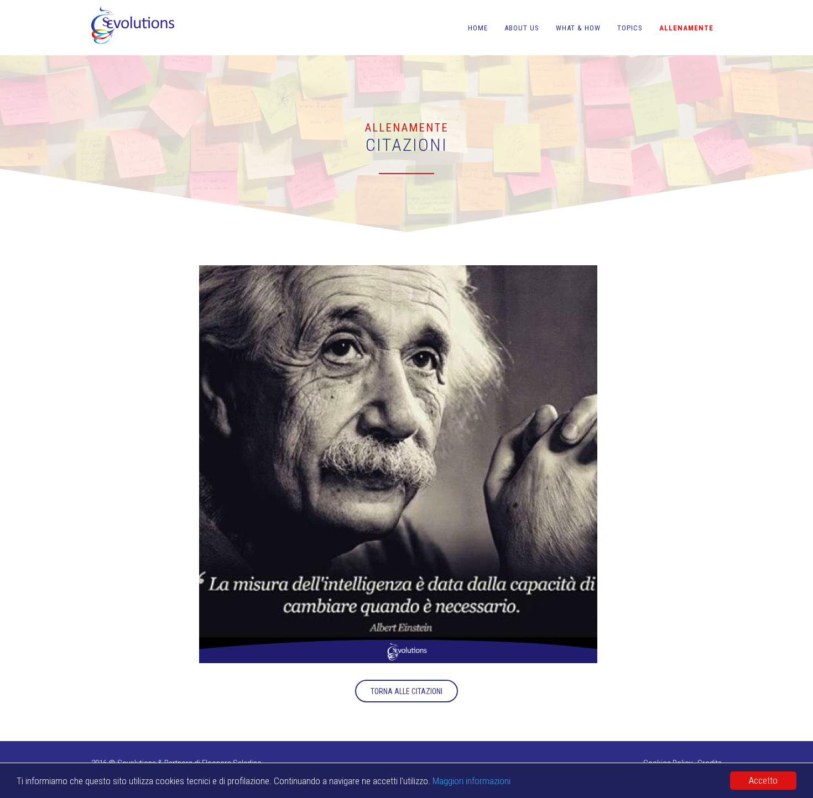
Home (478, 28)
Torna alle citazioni (406, 691)
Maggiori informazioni (471, 780)
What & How (578, 28)
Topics (630, 28)
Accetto (763, 780)
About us (521, 28)
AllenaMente (686, 28)
